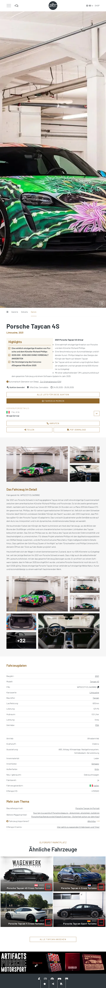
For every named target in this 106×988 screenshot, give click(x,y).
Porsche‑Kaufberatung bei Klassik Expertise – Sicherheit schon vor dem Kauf (65, 816)
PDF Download (77, 429)
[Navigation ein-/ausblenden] (9, 5)
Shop (97, 5)
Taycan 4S (94, 681)
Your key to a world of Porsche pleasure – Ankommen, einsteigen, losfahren (66, 813)
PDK (97, 725)
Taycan (96, 698)
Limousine (94, 692)
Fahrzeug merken (54, 401)
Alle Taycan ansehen (53, 939)
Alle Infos (92, 821)
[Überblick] (7, 312)
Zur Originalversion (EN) (50, 381)
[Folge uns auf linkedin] (66, 979)
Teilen (30, 429)
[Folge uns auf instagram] (45, 979)
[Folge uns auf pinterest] (52, 979)
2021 (97, 676)
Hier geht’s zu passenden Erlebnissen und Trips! (78, 827)
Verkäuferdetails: (18, 408)
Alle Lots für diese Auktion (53, 394)
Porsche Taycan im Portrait (87, 808)
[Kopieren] (98, 687)
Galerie (14, 312)
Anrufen (54, 423)
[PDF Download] (61, 984)
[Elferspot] (53, 5)
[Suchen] (16, 5)
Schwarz (95, 763)
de (89, 6)
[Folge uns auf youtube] (59, 979)
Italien (96, 785)
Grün (97, 769)
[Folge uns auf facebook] (39, 979)
